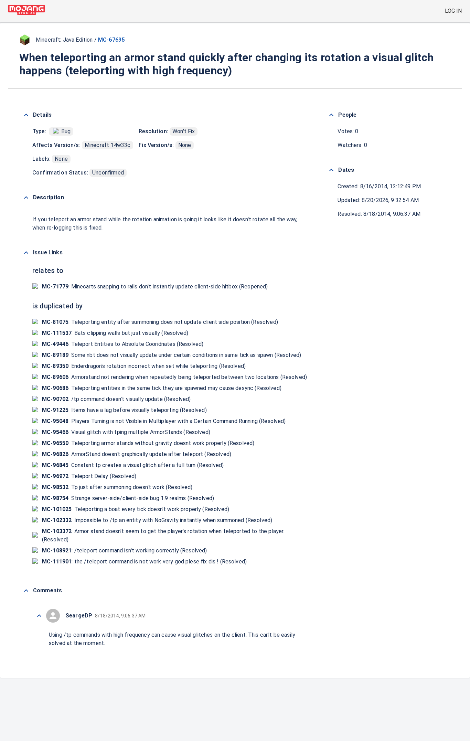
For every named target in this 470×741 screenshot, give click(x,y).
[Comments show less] (26, 590)
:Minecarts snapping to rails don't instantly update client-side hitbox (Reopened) (155, 286)
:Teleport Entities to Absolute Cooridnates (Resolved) (122, 344)
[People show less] (331, 115)
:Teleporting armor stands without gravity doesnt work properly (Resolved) (148, 443)
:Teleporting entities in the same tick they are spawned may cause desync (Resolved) (161, 388)
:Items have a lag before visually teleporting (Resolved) (124, 410)
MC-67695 (111, 39)
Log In (453, 11)
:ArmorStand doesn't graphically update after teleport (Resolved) (136, 454)
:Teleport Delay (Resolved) (89, 476)
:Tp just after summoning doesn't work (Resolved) (117, 487)
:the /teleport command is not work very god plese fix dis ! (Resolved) (144, 561)
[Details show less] (26, 115)
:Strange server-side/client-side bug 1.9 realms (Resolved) (128, 498)
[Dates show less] (331, 170)
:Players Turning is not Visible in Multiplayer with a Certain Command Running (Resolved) (164, 421)
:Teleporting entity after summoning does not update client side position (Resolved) (160, 322)
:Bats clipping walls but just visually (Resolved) (115, 333)
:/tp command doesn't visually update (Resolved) (116, 399)
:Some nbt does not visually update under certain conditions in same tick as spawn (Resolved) (171, 355)
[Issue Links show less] (26, 253)
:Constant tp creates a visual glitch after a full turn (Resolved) (133, 465)
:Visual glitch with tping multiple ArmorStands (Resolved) (126, 432)
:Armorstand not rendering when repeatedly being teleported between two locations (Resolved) (174, 377)
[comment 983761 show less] (39, 616)
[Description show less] (26, 197)
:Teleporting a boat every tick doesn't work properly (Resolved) (135, 509)
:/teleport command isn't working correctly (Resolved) (124, 550)
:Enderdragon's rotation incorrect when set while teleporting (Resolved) (144, 366)
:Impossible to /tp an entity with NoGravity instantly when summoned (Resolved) (157, 520)
